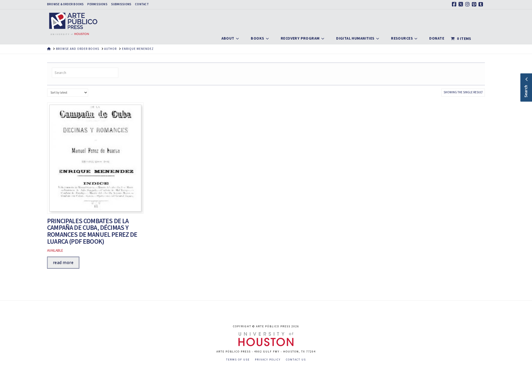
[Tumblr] (481, 4)
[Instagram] (468, 4)
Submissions (121, 4)
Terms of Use (238, 360)
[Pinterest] (475, 4)
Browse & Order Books (65, 4)
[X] (461, 4)
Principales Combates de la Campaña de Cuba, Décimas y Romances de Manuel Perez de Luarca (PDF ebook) (92, 231)
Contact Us (296, 360)
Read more (63, 262)
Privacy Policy (268, 360)
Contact (142, 4)
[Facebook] (455, 4)
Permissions (97, 4)
